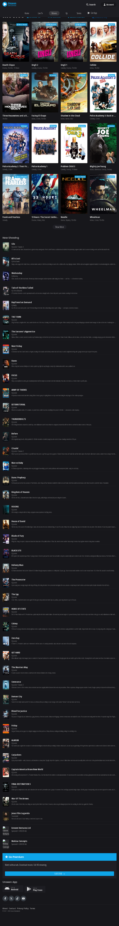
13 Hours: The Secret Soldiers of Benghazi (51, 217)
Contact (12, 908)
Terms (32, 908)
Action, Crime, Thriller (39, 118)
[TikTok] (17, 898)
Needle (64, 217)
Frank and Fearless (11, 217)
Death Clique (8, 64)
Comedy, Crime (95, 118)
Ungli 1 (64, 64)
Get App (94, 12)
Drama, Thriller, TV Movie (10, 67)
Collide (93, 64)
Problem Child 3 (68, 166)
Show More (59, 226)
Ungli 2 (35, 64)
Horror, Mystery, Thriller (68, 220)
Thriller (4, 118)
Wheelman (95, 217)
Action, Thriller (94, 67)
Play (16, 42)
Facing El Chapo (39, 115)
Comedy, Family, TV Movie (69, 169)
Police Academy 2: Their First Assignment (21, 166)
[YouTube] (23, 898)
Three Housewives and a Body (16, 115)
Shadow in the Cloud (70, 115)
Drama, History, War (38, 220)
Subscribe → (59, 873)
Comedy (4, 220)
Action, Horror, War (67, 118)
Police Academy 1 (39, 166)
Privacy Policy (23, 908)
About (5, 908)
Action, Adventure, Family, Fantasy (101, 169)
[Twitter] (11, 898)
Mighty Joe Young (98, 166)
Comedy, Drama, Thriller (40, 67)
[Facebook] (5, 898)
